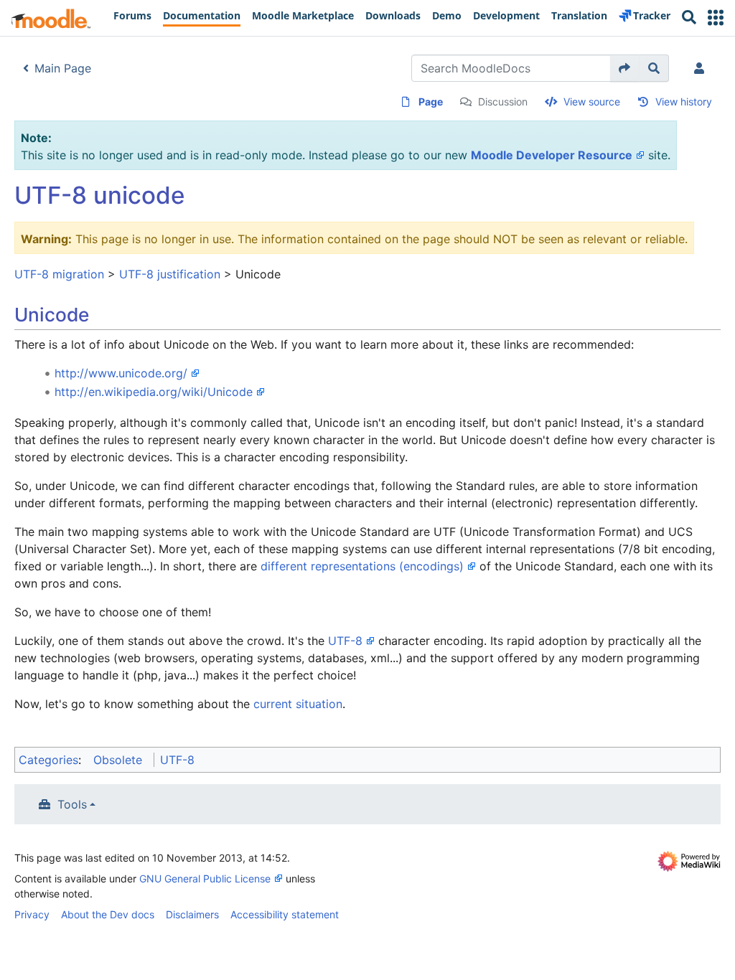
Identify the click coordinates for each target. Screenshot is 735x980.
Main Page (62, 68)
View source (591, 101)
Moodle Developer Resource (551, 155)
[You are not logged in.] (702, 68)
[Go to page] (625, 68)
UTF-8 (345, 640)
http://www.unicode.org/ (121, 373)
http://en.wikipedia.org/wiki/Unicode (154, 392)
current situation (297, 704)
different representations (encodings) (362, 566)
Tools (72, 804)
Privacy (32, 914)
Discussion (503, 101)
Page (430, 101)
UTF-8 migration (59, 274)
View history (683, 101)
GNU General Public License (205, 878)
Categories (48, 760)
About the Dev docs (107, 914)
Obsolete (117, 760)
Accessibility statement (284, 914)
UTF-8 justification (169, 274)
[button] (715, 18)
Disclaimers (192, 914)
